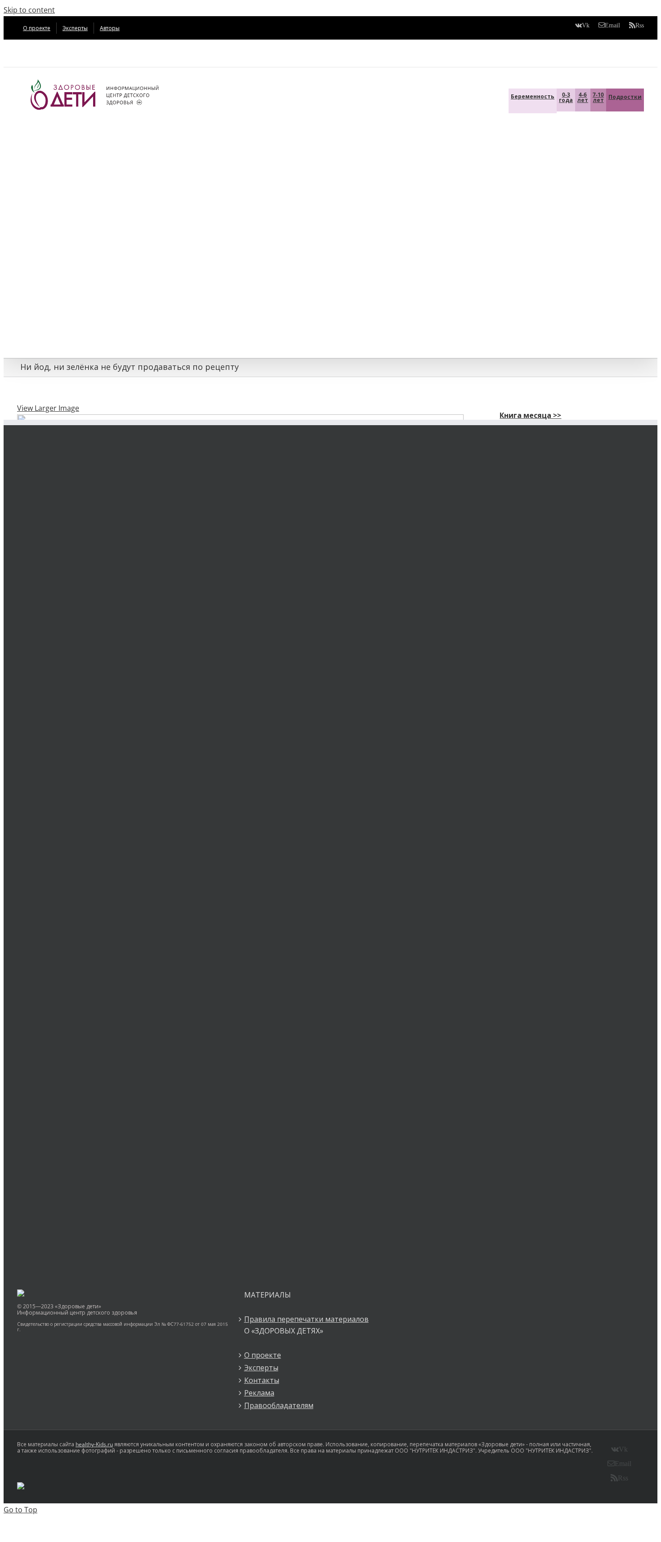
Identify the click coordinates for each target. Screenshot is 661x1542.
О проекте (262, 1355)
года (566, 97)
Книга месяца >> (530, 415)
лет (582, 97)
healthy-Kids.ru (94, 1444)
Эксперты (261, 1368)
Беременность (532, 96)
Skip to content (29, 10)
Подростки (625, 97)
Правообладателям (278, 1405)
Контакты (261, 1380)
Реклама (259, 1393)
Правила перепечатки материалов (306, 1319)
